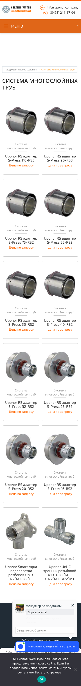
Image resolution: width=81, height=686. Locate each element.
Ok (42, 679)
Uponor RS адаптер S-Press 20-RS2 (21, 487)
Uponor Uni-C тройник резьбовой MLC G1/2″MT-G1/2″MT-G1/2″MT (59, 573)
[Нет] (75, 669)
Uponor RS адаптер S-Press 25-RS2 (60, 404)
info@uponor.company (62, 7)
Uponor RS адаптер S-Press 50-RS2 (21, 322)
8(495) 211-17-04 (62, 13)
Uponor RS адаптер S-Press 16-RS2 (60, 487)
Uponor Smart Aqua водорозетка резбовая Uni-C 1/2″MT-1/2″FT (21, 573)
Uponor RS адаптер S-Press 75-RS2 (21, 240)
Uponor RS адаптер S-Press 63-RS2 (60, 240)
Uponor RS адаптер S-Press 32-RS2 (21, 404)
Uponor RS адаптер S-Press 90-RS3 (60, 158)
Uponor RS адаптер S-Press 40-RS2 (60, 322)
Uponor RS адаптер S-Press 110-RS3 (21, 158)
